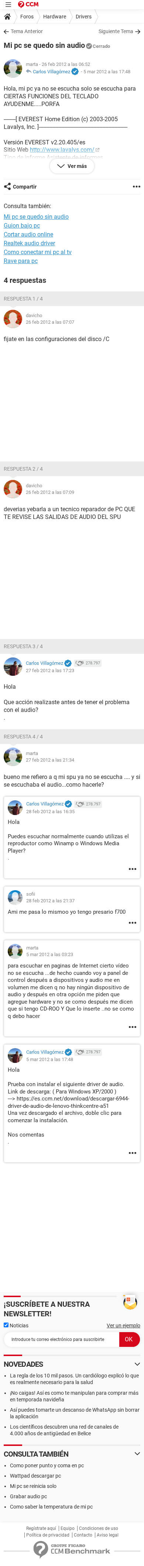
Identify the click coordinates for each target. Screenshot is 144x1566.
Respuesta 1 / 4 (23, 299)
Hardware (54, 17)
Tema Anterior (27, 31)
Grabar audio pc (28, 1496)
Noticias (18, 1325)
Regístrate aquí (41, 1528)
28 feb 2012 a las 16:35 (50, 811)
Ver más (76, 166)
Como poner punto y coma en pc (47, 1465)
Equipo (68, 1528)
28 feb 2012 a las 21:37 (50, 900)
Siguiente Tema (116, 31)
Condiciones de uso (98, 1528)
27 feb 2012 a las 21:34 (50, 760)
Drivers (84, 17)
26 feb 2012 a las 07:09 (50, 492)
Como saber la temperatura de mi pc (51, 1507)
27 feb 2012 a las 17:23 (50, 670)
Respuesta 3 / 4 (23, 646)
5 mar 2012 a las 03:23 (49, 954)
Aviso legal (108, 1535)
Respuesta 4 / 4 (23, 737)
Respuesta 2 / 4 (23, 469)
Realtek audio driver (29, 243)
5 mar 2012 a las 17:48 (106, 71)
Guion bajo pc (22, 225)
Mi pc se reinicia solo (33, 1486)
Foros (27, 17)
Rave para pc (21, 260)
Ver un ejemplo (123, 1325)
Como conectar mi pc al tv (38, 252)
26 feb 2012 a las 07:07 (50, 322)
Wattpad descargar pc (35, 1476)
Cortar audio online (28, 234)
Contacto (83, 1535)
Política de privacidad (47, 1535)
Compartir (25, 187)
